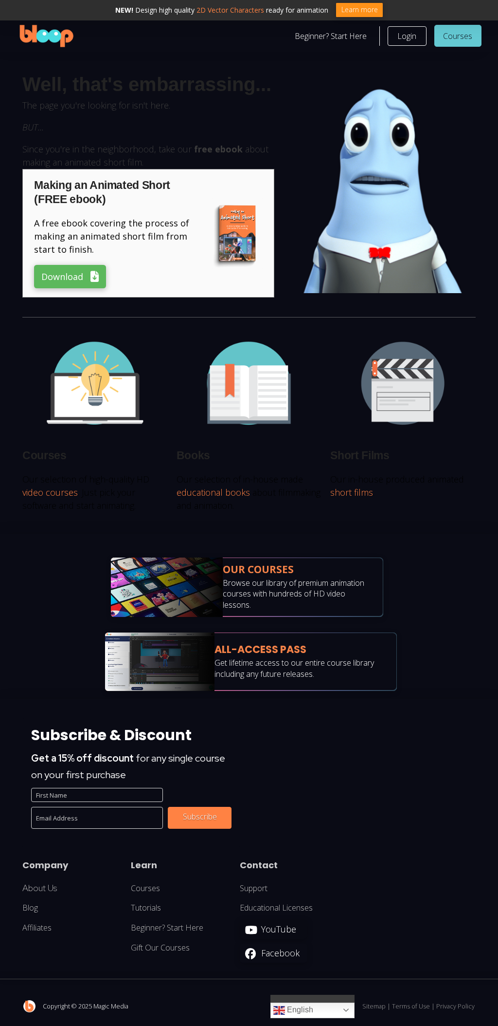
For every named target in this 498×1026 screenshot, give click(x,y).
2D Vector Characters (230, 10)
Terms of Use (411, 1006)
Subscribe (200, 816)
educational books (213, 492)
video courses (50, 492)
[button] (407, 36)
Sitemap (374, 1006)
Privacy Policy (455, 1006)
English (299, 1010)
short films (351, 492)
